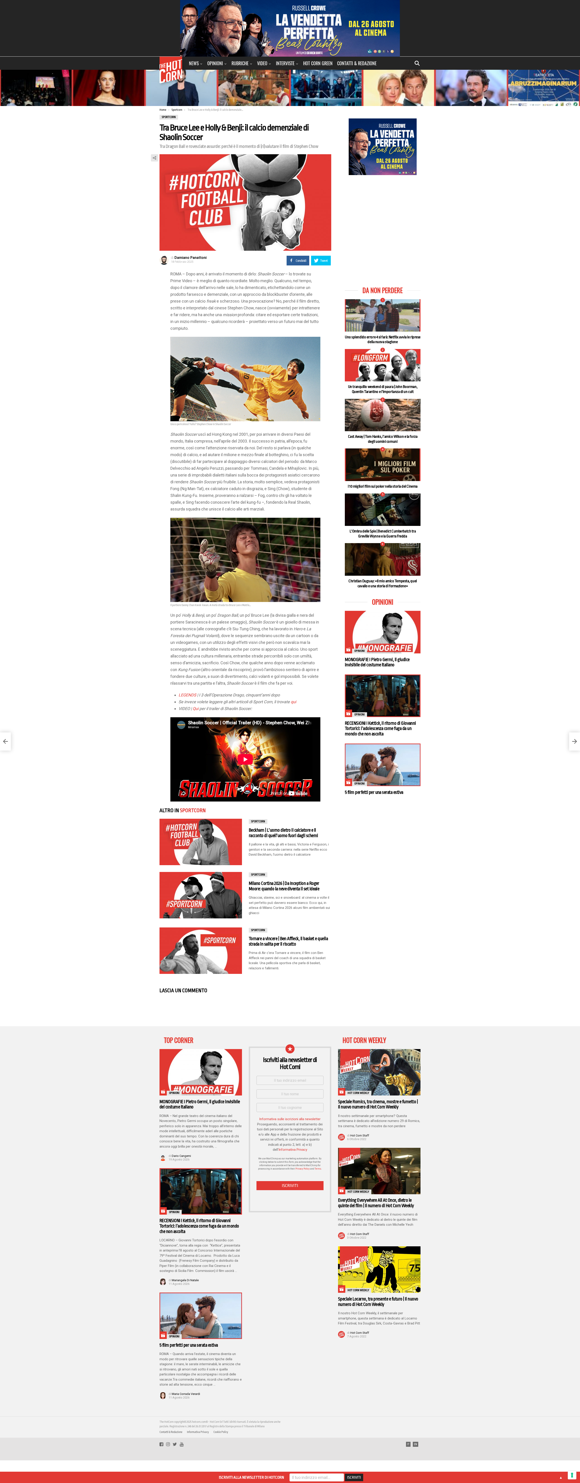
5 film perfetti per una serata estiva (374, 792)
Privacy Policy (302, 1169)
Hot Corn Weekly (358, 1093)
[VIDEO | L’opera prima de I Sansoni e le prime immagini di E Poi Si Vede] (574, 741)
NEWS (194, 63)
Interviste (285, 63)
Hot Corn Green (318, 63)
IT (408, 1444)
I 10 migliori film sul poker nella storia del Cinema (383, 486)
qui (293, 701)
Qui (195, 708)
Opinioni (215, 63)
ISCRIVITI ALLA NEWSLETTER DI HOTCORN (251, 1477)
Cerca (417, 63)
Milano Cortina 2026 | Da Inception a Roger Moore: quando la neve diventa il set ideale (284, 886)
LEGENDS (187, 695)
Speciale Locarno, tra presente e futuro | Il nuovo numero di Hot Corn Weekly (378, 1301)
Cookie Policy (220, 1432)
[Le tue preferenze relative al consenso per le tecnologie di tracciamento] (572, 1475)
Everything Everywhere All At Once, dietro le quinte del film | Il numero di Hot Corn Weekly (376, 1203)
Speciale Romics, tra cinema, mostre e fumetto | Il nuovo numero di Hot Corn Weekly (378, 1104)
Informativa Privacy (292, 1150)
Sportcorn (193, 811)
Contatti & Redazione (357, 63)
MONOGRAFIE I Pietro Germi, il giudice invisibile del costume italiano (377, 662)
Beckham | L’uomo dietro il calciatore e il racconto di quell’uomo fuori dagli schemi (283, 833)
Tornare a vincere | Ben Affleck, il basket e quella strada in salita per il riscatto (288, 941)
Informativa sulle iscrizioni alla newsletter (290, 1119)
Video (262, 63)
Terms (318, 1169)
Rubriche (240, 63)
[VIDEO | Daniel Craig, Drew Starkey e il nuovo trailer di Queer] (5, 741)
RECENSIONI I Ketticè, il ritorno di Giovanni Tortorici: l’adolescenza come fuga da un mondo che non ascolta (380, 729)
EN (415, 1444)
